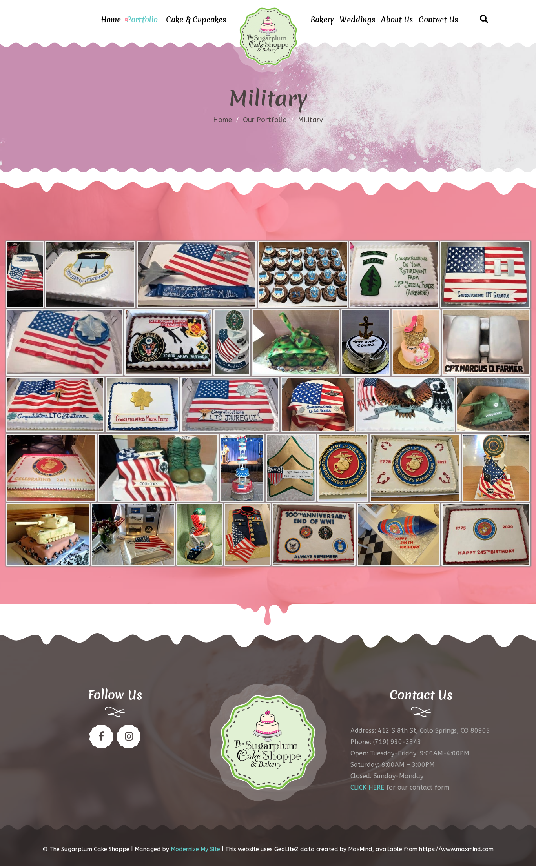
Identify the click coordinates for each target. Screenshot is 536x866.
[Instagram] (128, 736)
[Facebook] (101, 736)
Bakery (322, 20)
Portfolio (142, 20)
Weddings (357, 20)
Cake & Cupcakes (196, 20)
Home (111, 20)
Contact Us (438, 20)
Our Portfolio (265, 119)
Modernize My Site (195, 849)
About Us (397, 20)
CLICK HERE (367, 787)
